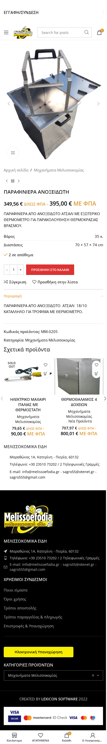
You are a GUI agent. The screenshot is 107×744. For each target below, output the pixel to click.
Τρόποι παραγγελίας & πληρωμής (33, 616)
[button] (96, 373)
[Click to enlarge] (13, 152)
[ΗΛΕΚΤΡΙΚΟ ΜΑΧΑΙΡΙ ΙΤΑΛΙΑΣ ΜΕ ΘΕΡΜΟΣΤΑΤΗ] (28, 376)
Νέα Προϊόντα (80, 421)
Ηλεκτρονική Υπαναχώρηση (38, 652)
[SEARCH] (86, 32)
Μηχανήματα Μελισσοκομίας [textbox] (32, 675)
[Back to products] (13, 181)
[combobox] (53, 675)
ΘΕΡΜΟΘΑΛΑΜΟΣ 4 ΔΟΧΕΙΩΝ (79, 402)
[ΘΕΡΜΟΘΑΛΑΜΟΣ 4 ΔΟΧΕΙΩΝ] (79, 376)
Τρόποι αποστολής (20, 607)
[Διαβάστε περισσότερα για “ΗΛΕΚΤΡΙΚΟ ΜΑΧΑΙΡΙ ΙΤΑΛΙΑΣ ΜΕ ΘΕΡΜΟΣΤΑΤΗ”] (45, 373)
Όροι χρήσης (15, 598)
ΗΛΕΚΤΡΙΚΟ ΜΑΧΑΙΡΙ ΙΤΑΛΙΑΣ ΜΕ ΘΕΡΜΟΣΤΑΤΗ (28, 404)
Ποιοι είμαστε (16, 589)
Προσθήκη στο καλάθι (50, 269)
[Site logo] (23, 31)
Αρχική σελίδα (16, 169)
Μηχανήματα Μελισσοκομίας (59, 169)
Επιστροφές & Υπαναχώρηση (29, 625)
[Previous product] (7, 181)
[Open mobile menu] (6, 32)
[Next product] (19, 181)
